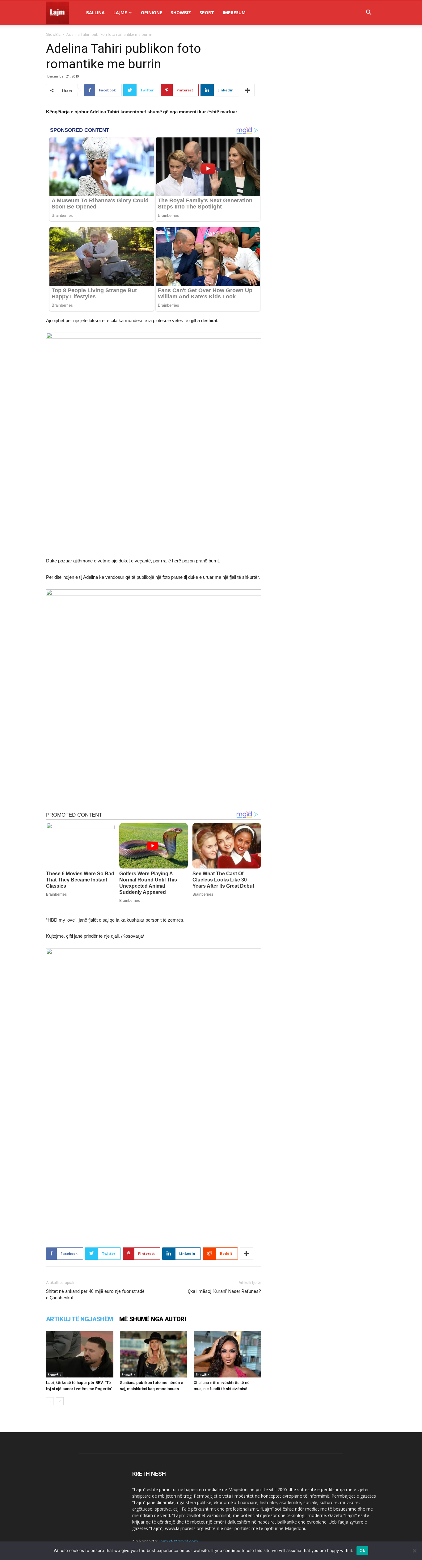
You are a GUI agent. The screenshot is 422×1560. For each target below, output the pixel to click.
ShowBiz (181, 12)
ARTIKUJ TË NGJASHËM (79, 1319)
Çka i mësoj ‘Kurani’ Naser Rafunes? (224, 1291)
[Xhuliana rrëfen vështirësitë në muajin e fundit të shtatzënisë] (227, 1354)
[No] (414, 1551)
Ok (362, 1550)
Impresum (234, 12)
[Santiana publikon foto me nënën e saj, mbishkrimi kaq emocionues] (153, 1354)
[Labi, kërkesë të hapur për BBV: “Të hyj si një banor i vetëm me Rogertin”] (79, 1354)
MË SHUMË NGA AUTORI (152, 1319)
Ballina (95, 12)
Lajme (120, 12)
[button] (368, 13)
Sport (207, 12)
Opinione (151, 12)
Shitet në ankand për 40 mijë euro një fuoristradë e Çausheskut (95, 1295)
